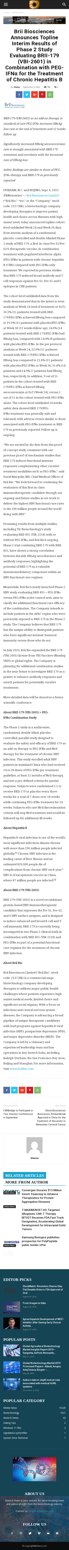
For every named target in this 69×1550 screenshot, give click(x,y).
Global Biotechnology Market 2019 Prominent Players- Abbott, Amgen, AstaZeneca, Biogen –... (42, 1366)
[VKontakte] (48, 1533)
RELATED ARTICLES (24, 1175)
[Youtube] (57, 1533)
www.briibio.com (21, 1068)
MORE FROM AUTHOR (26, 1182)
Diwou (17, 87)
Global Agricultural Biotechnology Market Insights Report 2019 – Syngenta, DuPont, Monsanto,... (41, 1349)
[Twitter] (30, 1533)
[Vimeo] (39, 1533)
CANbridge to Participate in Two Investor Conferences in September (18, 1114)
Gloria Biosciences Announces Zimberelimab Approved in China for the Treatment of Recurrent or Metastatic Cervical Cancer (51, 1117)
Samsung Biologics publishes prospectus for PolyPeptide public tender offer (40, 1241)
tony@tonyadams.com (41, 1511)
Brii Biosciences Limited (42, 195)
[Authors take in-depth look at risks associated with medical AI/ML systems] (11, 1384)
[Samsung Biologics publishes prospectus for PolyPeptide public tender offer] (11, 1241)
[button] (64, 4)
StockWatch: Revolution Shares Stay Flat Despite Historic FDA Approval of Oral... (43, 1289)
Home (6, 12)
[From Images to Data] (11, 1307)
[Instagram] (21, 1533)
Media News (18, 12)
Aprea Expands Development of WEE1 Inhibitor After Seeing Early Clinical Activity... (43, 1322)
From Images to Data (34, 1303)
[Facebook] (12, 1533)
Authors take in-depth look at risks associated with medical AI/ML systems (41, 1383)
